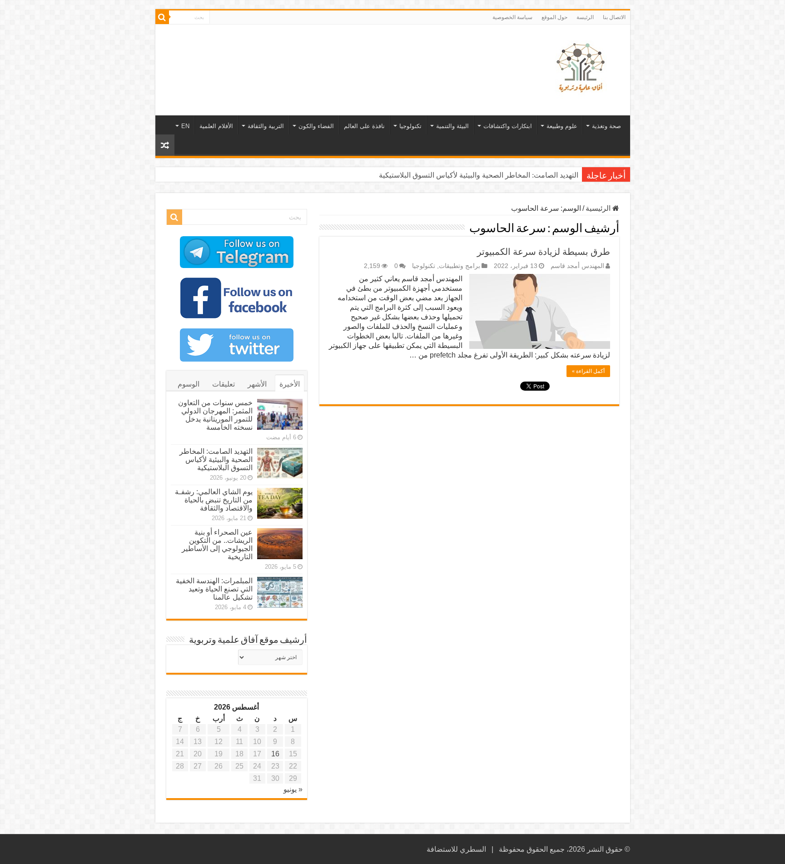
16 (275, 754)
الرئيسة (585, 17)
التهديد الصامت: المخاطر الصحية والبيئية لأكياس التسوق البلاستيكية (216, 459)
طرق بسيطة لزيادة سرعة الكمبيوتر (543, 252)
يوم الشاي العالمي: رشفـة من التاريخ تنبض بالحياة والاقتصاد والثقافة (477, 175)
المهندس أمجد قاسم (577, 266)
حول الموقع (554, 17)
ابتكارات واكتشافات (507, 126)
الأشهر (257, 384)
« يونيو (293, 789)
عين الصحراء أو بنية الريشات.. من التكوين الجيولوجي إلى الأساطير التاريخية (217, 544)
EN (185, 126)
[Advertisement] (327, 54)
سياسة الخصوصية (512, 17)
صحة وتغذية (606, 126)
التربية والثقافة (266, 126)
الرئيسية (599, 208)
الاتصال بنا (614, 17)
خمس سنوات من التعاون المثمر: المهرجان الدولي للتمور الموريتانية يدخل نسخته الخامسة (215, 415)
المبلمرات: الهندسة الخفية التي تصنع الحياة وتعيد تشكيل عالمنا (214, 589)
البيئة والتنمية (452, 126)
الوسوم (188, 384)
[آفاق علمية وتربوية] (582, 68)
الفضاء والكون (316, 126)
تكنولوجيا (410, 126)
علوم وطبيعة (562, 126)
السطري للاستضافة (456, 849)
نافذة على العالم (364, 126)
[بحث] (162, 17)
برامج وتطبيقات (459, 266)
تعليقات (223, 384)
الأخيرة (289, 384)
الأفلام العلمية (216, 126)
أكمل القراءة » (588, 371)
